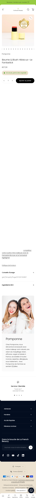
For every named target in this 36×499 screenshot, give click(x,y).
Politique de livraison (9, 265)
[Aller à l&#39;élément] (2, 49)
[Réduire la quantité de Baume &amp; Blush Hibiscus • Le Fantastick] (4, 80)
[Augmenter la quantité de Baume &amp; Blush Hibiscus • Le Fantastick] (12, 80)
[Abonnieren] (31, 447)
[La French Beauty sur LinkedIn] (23, 455)
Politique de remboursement (11, 485)
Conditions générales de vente (13, 490)
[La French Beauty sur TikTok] (18, 455)
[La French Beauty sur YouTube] (13, 455)
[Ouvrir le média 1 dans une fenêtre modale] (31, 18)
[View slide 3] (19, 395)
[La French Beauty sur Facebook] (3, 455)
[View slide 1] (14, 395)
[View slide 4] (21, 395)
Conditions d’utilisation (8, 488)
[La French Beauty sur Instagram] (8, 455)
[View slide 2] (17, 395)
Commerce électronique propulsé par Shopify (22, 481)
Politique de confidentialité (25, 485)
